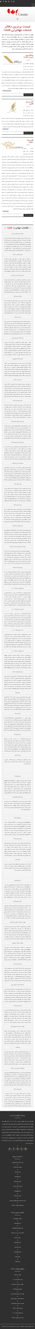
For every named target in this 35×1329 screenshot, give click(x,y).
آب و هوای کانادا (17, 1223)
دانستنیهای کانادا (17, 1191)
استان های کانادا (17, 1242)
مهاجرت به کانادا (17, 1274)
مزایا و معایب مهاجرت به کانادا (17, 1205)
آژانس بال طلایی (29, 103)
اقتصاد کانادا (17, 1256)
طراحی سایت (16, 1326)
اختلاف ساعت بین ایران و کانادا (17, 1232)
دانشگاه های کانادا (17, 1252)
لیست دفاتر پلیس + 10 (17, 1279)
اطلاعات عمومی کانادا (17, 1218)
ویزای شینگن (17, 1172)
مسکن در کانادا (17, 1247)
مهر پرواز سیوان (30, 141)
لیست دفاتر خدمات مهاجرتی (17, 1162)
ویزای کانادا (17, 1261)
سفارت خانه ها (17, 1237)
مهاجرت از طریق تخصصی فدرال (17, 1293)
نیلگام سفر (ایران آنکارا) (28, 56)
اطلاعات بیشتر (29, 95)
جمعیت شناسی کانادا (17, 1167)
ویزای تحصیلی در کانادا (17, 1308)
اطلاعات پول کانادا (17, 1181)
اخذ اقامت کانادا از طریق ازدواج (17, 1298)
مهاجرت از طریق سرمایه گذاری (17, 1303)
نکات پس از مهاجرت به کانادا (17, 1317)
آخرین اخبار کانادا (17, 1195)
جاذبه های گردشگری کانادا (17, 1228)
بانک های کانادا (18, 1176)
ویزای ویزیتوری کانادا (17, 1289)
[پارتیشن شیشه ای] (17, 1149)
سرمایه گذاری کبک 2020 (17, 1313)
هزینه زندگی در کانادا (17, 1186)
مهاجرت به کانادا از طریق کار (17, 1284)
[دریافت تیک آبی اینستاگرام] (21, 1149)
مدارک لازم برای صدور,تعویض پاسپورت (17, 1200)
